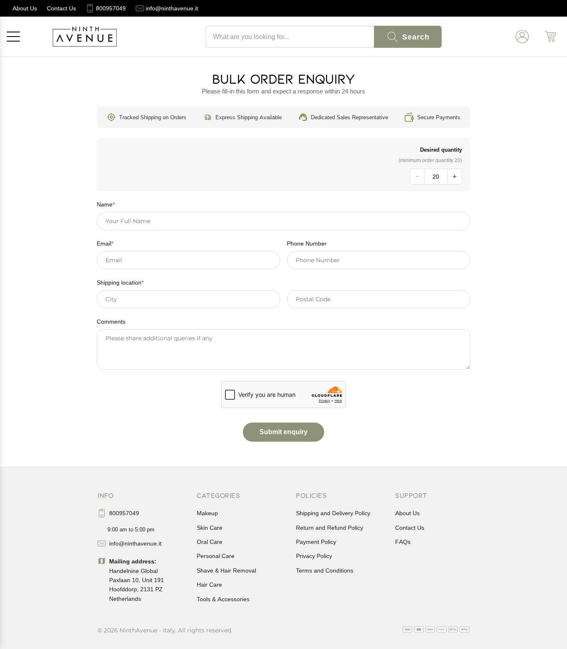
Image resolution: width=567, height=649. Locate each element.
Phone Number (307, 243)
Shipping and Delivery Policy (333, 513)
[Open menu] (13, 37)
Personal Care (216, 556)
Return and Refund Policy (329, 527)
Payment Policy (316, 542)
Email (105, 243)
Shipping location (120, 282)
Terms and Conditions (324, 570)
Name (106, 204)
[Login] (522, 37)
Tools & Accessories (223, 599)
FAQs (403, 542)
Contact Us (409, 527)
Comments (111, 321)
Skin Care (209, 527)
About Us (407, 513)
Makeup (207, 513)
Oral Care (209, 542)
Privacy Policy (314, 556)
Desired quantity (441, 149)
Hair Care (209, 584)
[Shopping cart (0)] (550, 37)
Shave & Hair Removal (226, 570)
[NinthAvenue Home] (84, 37)
